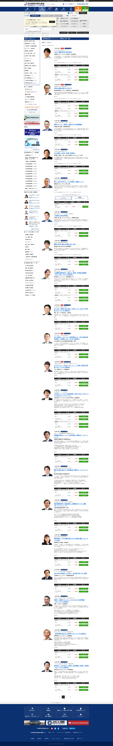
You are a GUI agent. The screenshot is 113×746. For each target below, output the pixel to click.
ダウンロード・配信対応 (30, 48)
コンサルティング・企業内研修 (63, 732)
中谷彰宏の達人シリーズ (30, 290)
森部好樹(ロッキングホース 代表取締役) (63, 635)
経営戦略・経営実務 (29, 50)
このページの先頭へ (56, 702)
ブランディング (64, 26)
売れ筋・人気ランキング (32, 91)
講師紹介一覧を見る (35, 228)
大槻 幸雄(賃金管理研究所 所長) (61, 507)
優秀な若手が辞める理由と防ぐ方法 (65, 244)
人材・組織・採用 (28, 237)
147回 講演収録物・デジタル (31, 173)
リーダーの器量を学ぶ (74, 18)
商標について (80, 738)
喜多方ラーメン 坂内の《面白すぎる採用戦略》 (68, 124)
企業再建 (34, 26)
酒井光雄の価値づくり (29, 270)
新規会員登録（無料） (84, 4)
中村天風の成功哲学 (29, 272)
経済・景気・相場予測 (29, 63)
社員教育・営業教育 (29, 254)
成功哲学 (27, 246)
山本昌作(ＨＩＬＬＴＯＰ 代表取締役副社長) (64, 575)
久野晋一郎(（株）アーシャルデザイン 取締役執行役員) (66, 217)
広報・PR (54, 26)
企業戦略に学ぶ (28, 60)
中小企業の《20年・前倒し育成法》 (65, 153)
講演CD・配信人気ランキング (31, 188)
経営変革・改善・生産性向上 (31, 65)
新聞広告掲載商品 (30, 96)
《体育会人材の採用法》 (61, 215)
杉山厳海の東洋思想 (29, 285)
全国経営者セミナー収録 (30, 43)
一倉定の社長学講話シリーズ (31, 80)
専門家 (84, 23)
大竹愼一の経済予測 (29, 280)
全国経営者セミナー (29, 155)
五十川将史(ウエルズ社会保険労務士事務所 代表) (65, 341)
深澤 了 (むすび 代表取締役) (61, 603)
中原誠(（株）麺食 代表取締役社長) (62, 126)
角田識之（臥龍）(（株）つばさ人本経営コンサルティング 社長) (68, 155)
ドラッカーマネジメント (30, 282)
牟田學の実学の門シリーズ (30, 82)
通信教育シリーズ (28, 251)
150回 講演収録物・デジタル (31, 166)
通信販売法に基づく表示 (69, 738)
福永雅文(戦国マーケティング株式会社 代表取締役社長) (66, 90)
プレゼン (74, 26)
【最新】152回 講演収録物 (30, 161)
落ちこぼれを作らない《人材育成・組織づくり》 (69, 181)
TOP (25, 35)
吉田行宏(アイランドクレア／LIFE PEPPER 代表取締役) (66, 397)
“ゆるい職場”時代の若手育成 (63, 52)
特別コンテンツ (30, 101)
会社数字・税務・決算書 (30, 55)
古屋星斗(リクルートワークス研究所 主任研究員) (65, 54)
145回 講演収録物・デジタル (31, 178)
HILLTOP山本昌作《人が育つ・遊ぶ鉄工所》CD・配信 (70, 573)
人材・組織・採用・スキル (30, 53)
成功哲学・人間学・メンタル (31, 73)
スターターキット (28, 259)
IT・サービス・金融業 (64, 23)
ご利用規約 (46, 738)
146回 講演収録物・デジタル (31, 176)
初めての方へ (30, 89)
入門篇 (84, 26)
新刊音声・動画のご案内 (30, 41)
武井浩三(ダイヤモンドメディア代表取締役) (63, 669)
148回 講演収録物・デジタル (31, 171)
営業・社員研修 (28, 68)
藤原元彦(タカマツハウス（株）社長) (62, 183)
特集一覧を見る (36, 149)
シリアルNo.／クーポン (32, 104)
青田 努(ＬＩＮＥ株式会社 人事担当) (62, 312)
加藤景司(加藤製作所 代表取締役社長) (62, 439)
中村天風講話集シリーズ (30, 77)
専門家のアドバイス (64, 18)
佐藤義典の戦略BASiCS (30, 277)
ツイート (72, 728)
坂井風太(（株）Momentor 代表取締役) (62, 246)
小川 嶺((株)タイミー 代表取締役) (61, 369)
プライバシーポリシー (56, 738)
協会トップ (50, 732)
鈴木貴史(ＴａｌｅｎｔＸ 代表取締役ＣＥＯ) (64, 276)
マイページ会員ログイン (70, 4)
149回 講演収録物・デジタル (31, 168)
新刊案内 (29, 94)
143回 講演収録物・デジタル (31, 183)
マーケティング (28, 58)
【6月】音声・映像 (74, 21)
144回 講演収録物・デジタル (31, 181)
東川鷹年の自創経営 (29, 287)
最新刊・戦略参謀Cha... (64, 21)
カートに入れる (83, 69)
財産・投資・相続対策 (29, 244)
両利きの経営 (44, 26)
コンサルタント (74, 23)
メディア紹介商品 (29, 99)
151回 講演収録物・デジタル (31, 163)
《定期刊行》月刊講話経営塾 (31, 45)
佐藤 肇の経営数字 (29, 268)
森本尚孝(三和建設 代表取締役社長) (61, 473)
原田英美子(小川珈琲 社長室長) (61, 542)
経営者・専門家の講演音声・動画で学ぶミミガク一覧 (31, 158)
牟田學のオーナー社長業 (30, 295)
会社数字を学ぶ (28, 239)
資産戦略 (26, 70)
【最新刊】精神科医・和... (83, 21)
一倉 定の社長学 (28, 275)
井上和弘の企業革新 (29, 265)
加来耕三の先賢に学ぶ (29, 292)
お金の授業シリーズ (29, 75)
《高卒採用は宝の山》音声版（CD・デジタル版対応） (70, 633)
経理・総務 (27, 249)
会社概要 (32, 738)
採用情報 (39, 738)
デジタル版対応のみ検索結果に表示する (33, 31)
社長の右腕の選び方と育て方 (63, 88)
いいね (65, 728)
